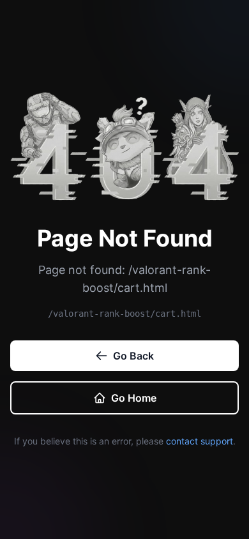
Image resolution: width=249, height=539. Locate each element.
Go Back (133, 355)
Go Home (133, 397)
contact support (199, 441)
